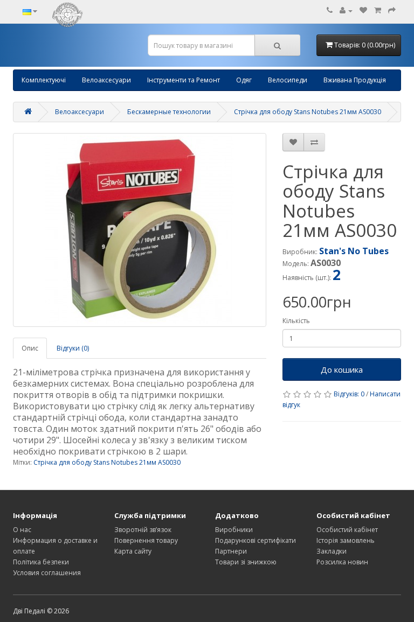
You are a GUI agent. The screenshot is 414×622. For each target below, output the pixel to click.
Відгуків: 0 (349, 394)
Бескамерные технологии (169, 111)
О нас (22, 529)
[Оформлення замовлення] (392, 10)
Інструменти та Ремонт (183, 80)
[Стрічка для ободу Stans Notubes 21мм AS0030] (139, 230)
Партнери (231, 551)
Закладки (331, 551)
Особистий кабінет (347, 529)
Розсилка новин (342, 562)
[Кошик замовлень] (377, 10)
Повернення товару (146, 540)
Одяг (244, 80)
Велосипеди (287, 80)
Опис (30, 348)
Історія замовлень (345, 540)
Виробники (234, 529)
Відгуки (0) (73, 348)
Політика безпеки (41, 562)
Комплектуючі (44, 80)
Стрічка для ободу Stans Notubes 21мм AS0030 (307, 111)
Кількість (296, 320)
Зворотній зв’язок (142, 529)
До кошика (342, 369)
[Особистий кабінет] (346, 10)
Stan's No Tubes (354, 251)
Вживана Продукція (354, 80)
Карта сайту (132, 551)
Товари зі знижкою (246, 562)
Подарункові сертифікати (255, 540)
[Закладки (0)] (363, 10)
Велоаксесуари (106, 80)
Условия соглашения (47, 572)
